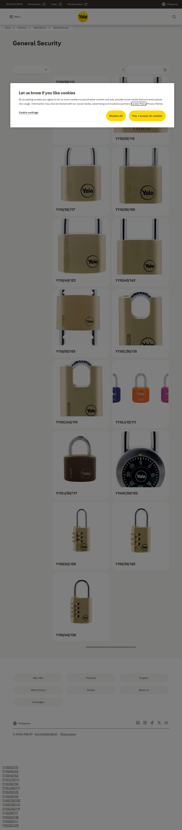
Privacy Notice (155, 103)
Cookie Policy (138, 103)
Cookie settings (28, 112)
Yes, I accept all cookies (147, 115)
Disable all (116, 115)
